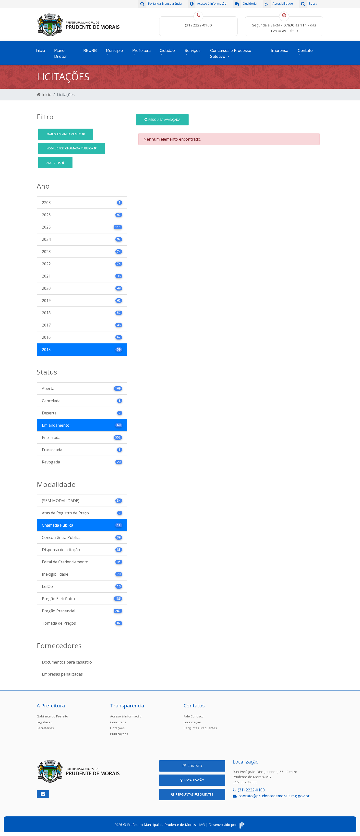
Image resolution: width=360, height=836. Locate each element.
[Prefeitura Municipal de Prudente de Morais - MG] (78, 24)
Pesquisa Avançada (164, 119)
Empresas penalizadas (62, 674)
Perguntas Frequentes (200, 728)
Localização (192, 722)
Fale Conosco (194, 716)
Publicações (119, 734)
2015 (54, 162)
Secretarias (45, 728)
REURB (90, 50)
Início (40, 50)
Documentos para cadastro (67, 662)
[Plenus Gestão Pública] (242, 824)
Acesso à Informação (126, 716)
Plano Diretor (60, 53)
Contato (194, 765)
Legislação (44, 722)
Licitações (117, 728)
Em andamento (64, 134)
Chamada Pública (70, 148)
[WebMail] (43, 794)
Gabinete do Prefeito (52, 716)
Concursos (118, 722)
